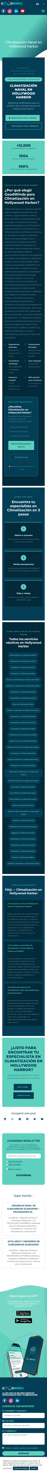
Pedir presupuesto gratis (21, 445)
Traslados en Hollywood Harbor (23, 851)
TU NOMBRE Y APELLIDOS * (15, 1411)
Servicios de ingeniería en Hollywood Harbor (23, 773)
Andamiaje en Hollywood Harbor (23, 692)
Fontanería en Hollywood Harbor (22, 753)
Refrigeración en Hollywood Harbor (23, 827)
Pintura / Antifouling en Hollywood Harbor (23, 680)
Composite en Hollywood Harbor (22, 722)
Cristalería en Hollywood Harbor (23, 729)
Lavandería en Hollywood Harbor (23, 793)
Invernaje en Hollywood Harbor (23, 787)
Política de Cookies (21, 1468)
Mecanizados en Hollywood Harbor (23, 799)
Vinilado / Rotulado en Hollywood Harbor (23, 863)
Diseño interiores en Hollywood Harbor (23, 781)
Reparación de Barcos (23, 71)
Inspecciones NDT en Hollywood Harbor (23, 747)
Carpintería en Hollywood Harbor (23, 716)
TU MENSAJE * (10, 1431)
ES (37, 4)
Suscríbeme (23, 1175)
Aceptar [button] (34, 1468)
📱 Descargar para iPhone (23, 118)
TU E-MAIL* (9, 1421)
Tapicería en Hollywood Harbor (23, 845)
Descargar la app (21, 457)
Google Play (23, 1095)
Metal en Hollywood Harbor (23, 805)
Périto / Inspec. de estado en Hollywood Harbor (23, 812)
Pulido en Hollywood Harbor (23, 820)
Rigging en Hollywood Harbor (23, 833)
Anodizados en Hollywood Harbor (23, 698)
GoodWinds (23, 68)
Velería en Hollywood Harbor (23, 857)
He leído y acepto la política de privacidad (21, 1448)
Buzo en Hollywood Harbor (23, 704)
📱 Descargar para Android (23, 126)
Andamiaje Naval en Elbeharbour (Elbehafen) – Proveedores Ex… (23, 1208)
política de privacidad (29, 1169)
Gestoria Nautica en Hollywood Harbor (23, 759)
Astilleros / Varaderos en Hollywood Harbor (23, 686)
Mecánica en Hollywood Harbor (23, 673)
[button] (43, 11)
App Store (22, 1087)
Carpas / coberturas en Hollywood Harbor (23, 710)
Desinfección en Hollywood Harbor (22, 735)
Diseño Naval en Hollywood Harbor (23, 741)
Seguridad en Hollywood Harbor (23, 839)
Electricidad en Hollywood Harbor (23, 655)
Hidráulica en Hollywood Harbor (23, 765)
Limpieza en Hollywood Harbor (23, 667)
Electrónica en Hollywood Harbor (23, 661)
